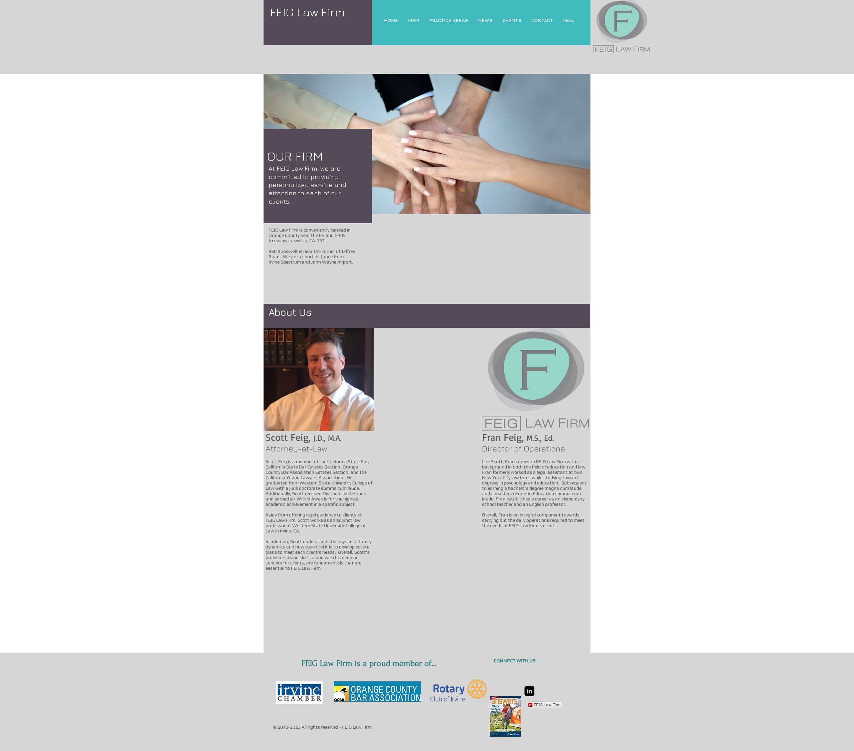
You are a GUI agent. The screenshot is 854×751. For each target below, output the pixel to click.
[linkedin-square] (529, 691)
